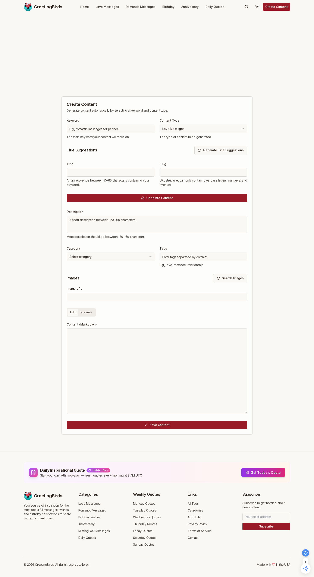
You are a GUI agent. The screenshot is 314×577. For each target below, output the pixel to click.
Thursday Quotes (145, 524)
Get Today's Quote (266, 472)
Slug (163, 164)
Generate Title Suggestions (223, 150)
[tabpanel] (157, 368)
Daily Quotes (214, 7)
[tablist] (81, 312)
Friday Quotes (143, 531)
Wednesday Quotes (147, 517)
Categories (195, 510)
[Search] (246, 7)
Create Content (276, 7)
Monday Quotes (144, 503)
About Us (194, 517)
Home (84, 7)
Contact (193, 537)
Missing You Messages (94, 531)
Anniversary (190, 7)
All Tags (193, 503)
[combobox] (203, 129)
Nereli (85, 564)
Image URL (74, 288)
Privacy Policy (197, 524)
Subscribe (266, 526)
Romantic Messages (141, 7)
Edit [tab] (72, 312)
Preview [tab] (86, 312)
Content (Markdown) (82, 324)
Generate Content (159, 198)
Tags (163, 248)
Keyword (73, 120)
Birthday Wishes (89, 517)
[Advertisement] (157, 52)
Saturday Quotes (144, 537)
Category (73, 248)
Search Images (233, 278)
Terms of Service (199, 531)
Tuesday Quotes (144, 510)
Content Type (169, 120)
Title (70, 164)
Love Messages (107, 7)
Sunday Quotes (143, 544)
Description (75, 212)
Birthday (168, 7)
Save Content (159, 425)
